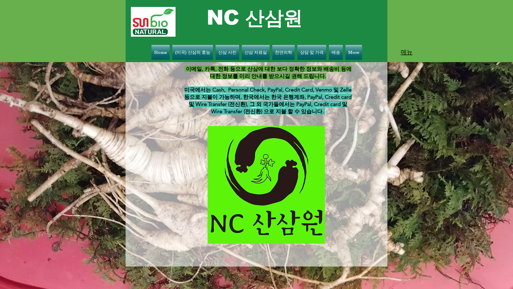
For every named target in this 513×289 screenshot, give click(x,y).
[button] (407, 52)
